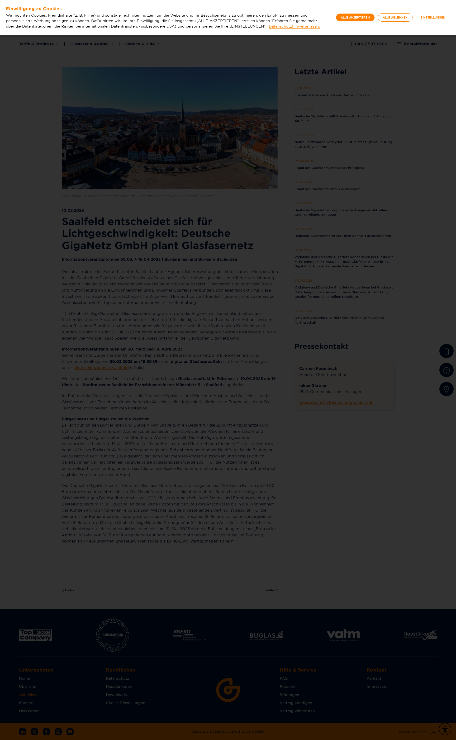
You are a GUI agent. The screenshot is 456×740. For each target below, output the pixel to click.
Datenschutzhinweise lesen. (294, 26)
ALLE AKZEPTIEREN (355, 17)
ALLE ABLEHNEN (395, 17)
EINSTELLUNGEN (433, 17)
